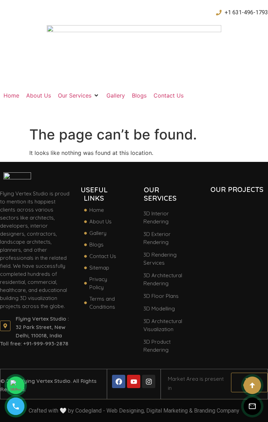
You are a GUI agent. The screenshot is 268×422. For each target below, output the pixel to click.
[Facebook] (118, 381)
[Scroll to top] (252, 385)
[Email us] (252, 406)
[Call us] (15, 406)
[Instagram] (148, 381)
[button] (78, 95)
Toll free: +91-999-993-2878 (34, 343)
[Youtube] (133, 381)
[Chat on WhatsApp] (15, 385)
